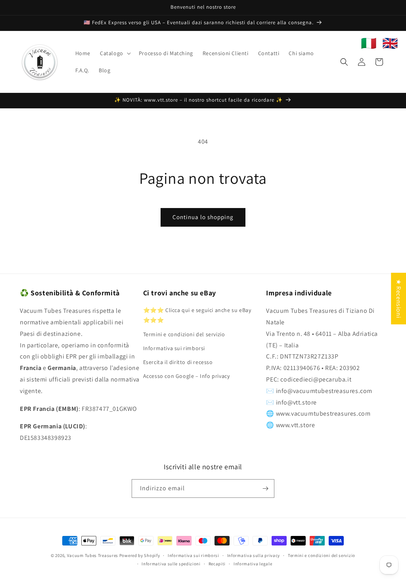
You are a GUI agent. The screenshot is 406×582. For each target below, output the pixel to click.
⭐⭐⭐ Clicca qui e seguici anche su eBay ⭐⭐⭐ (197, 315)
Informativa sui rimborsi (174, 348)
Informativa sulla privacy (253, 555)
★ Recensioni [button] (399, 298)
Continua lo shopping (203, 217)
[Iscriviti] (265, 488)
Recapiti (217, 564)
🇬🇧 (390, 43)
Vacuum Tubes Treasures (92, 555)
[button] (114, 53)
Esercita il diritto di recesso (178, 362)
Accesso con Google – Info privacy (186, 376)
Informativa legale (253, 564)
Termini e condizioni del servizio (184, 334)
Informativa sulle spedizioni (171, 564)
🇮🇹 (369, 43)
